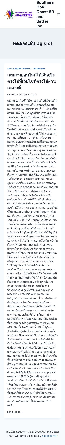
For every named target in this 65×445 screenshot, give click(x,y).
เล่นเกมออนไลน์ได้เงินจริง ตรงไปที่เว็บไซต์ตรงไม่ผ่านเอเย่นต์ (31, 81)
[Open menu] (58, 14)
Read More (15, 412)
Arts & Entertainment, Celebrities (26, 68)
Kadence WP (49, 435)
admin (13, 94)
